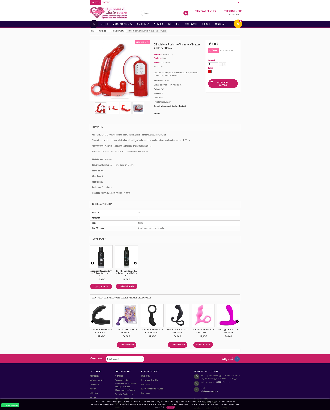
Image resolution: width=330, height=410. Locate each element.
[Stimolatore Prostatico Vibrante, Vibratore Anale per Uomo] (100, 108)
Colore (210, 68)
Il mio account (150, 371)
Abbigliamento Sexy (122, 24)
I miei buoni (145, 393)
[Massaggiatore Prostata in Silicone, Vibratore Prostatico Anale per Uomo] (228, 315)
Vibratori (158, 24)
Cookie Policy (160, 407)
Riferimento (158, 54)
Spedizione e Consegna (124, 398)
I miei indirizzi (146, 384)
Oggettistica (143, 24)
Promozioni (95, 2)
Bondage (206, 24)
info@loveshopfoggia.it (209, 391)
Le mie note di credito (149, 380)
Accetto (171, 407)
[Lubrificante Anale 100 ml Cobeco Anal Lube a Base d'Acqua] (101, 256)
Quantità (211, 60)
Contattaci (106, 2)
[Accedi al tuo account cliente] (238, 2)
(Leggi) (214, 402)
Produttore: (158, 62)
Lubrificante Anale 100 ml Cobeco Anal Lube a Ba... (101, 273)
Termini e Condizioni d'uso (125, 394)
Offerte (104, 24)
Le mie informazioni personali (152, 388)
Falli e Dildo (174, 24)
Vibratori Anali (166, 106)
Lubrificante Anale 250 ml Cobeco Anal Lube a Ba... (126, 273)
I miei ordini (145, 375)
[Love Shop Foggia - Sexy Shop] (108, 12)
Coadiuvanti (191, 24)
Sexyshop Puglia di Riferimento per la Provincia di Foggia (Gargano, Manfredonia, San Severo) (126, 385)
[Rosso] (209, 71)
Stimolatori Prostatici (179, 106)
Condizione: (158, 58)
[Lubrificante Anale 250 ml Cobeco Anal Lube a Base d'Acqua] (126, 256)
